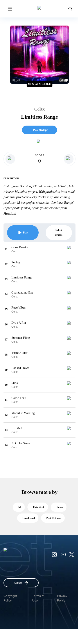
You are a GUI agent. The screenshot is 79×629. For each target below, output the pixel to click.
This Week (39, 507)
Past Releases (53, 518)
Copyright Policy (10, 598)
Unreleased (28, 518)
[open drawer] (10, 8)
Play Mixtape (40, 129)
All (19, 507)
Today (59, 507)
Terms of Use (38, 598)
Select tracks (59, 232)
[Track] (70, 249)
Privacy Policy (62, 598)
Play (25, 232)
